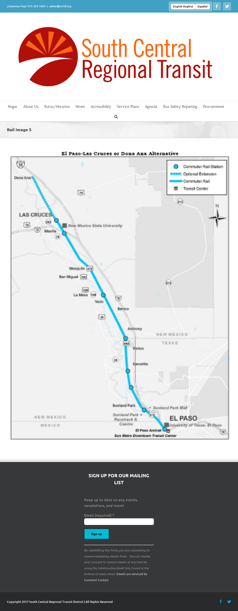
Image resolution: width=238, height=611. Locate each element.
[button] (116, 116)
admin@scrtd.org (60, 6)
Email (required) (99, 515)
